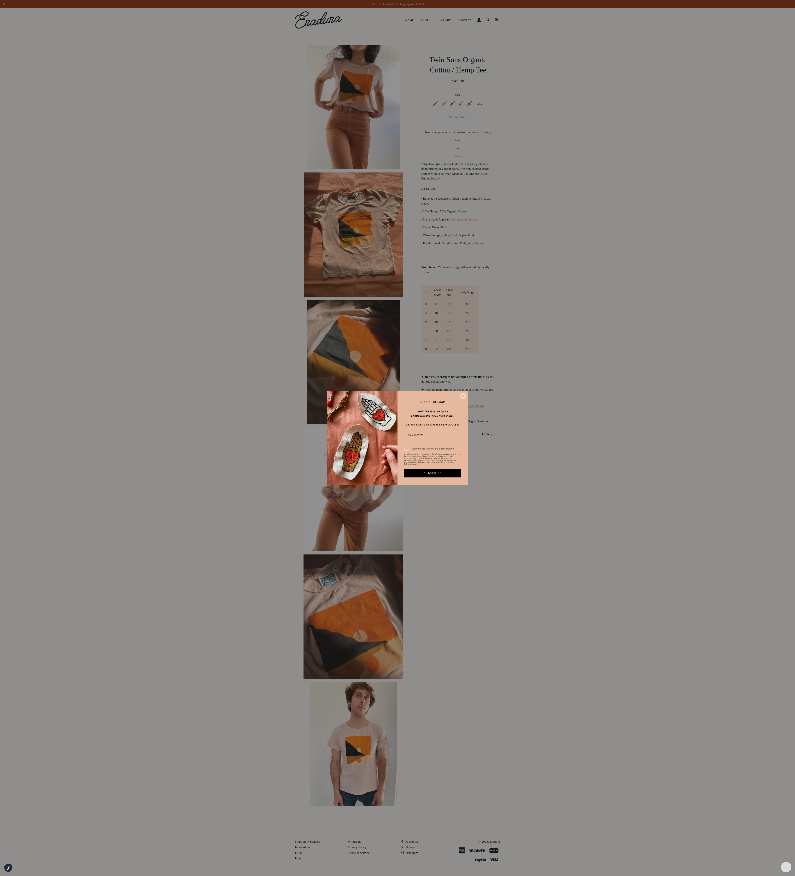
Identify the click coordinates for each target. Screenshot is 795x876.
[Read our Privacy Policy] (458, 455)
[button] (8, 868)
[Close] (463, 396)
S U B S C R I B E (432, 473)
